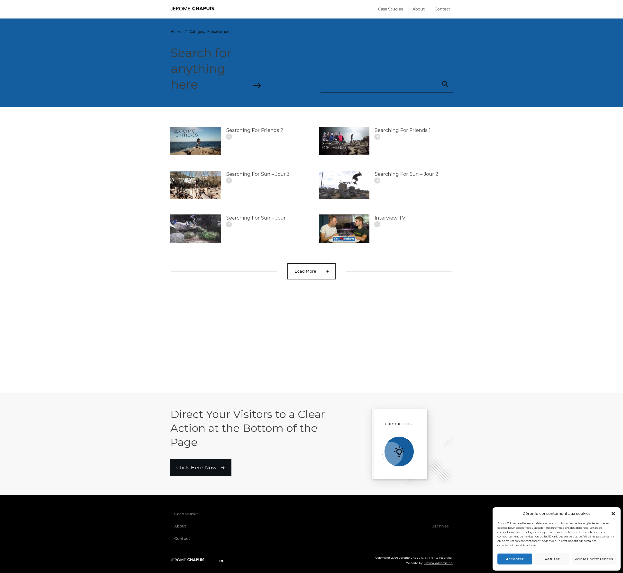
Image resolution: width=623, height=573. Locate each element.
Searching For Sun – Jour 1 (257, 218)
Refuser (552, 559)
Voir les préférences (594, 559)
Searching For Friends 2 (254, 130)
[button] (613, 513)
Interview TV (390, 218)
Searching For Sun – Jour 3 (258, 174)
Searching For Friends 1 (403, 130)
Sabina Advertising (438, 563)
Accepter (515, 559)
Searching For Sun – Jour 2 (406, 174)
